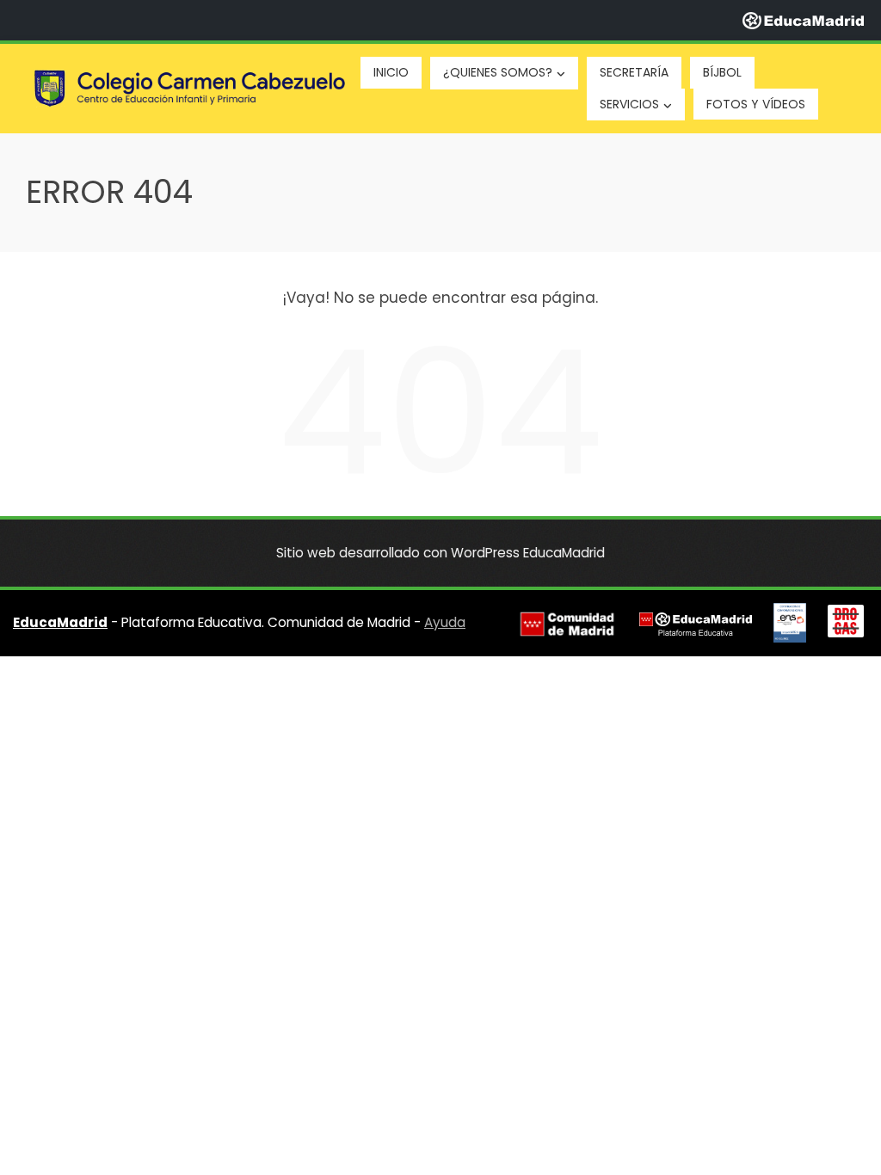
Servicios (629, 104)
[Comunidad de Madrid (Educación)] (567, 623)
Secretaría (634, 72)
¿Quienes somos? (497, 72)
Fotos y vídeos (755, 104)
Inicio (391, 72)
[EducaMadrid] (803, 19)
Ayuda (444, 622)
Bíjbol (722, 72)
